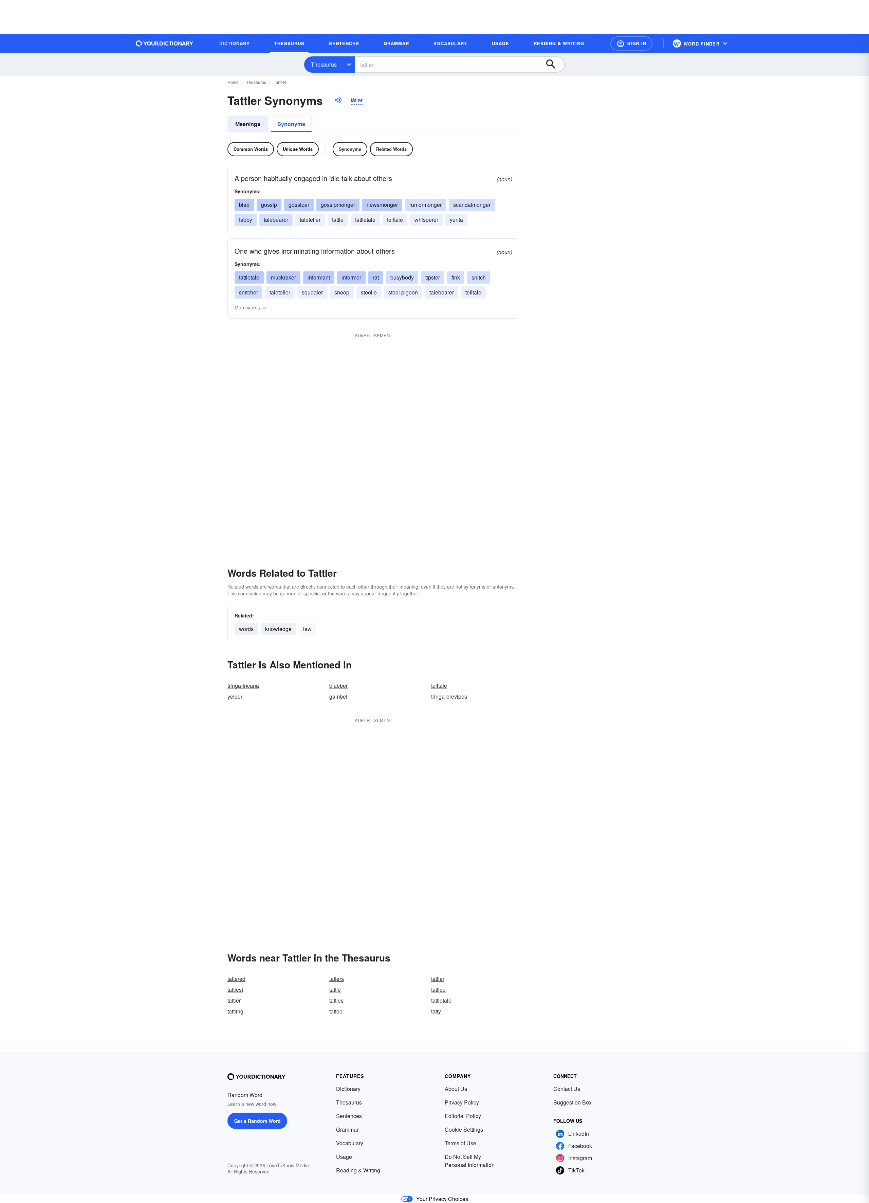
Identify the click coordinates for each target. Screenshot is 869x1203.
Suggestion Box (572, 1102)
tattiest (235, 989)
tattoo (336, 1011)
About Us (456, 1089)
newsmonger (382, 205)
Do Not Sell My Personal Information (470, 1161)
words (246, 629)
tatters (336, 979)
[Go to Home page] (164, 43)
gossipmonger (338, 205)
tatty (436, 1011)
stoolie (369, 292)
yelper (234, 696)
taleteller (310, 219)
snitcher (248, 292)
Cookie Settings (464, 1129)
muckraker (283, 277)
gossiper (299, 205)
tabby (245, 219)
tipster (432, 277)
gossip (269, 205)
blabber (338, 685)
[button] (631, 43)
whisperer (426, 219)
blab (244, 205)
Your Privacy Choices (442, 1199)
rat (376, 277)
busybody (402, 277)
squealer (312, 292)
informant (319, 277)
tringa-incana (243, 685)
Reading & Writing (358, 1170)
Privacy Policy (462, 1102)
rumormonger (425, 205)
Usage (344, 1157)
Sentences (349, 1116)
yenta (456, 219)
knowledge (278, 629)
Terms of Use (460, 1143)
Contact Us (566, 1089)
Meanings (247, 124)
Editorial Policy (463, 1116)
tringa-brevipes (449, 696)
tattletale (365, 219)
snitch (479, 277)
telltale (395, 219)
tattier (437, 979)
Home (233, 82)
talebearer (276, 219)
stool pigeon (403, 292)
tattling (235, 1011)
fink (455, 277)
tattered (236, 979)
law (307, 629)
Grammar (347, 1129)
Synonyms (291, 124)
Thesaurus (324, 64)
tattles (336, 1000)
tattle (338, 219)
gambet (338, 696)
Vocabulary (349, 1143)
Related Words (391, 149)
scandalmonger (472, 205)
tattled (438, 989)
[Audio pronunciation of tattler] (338, 100)
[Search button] (554, 64)
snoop (341, 292)
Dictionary (348, 1089)
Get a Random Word (257, 1120)
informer (351, 277)
